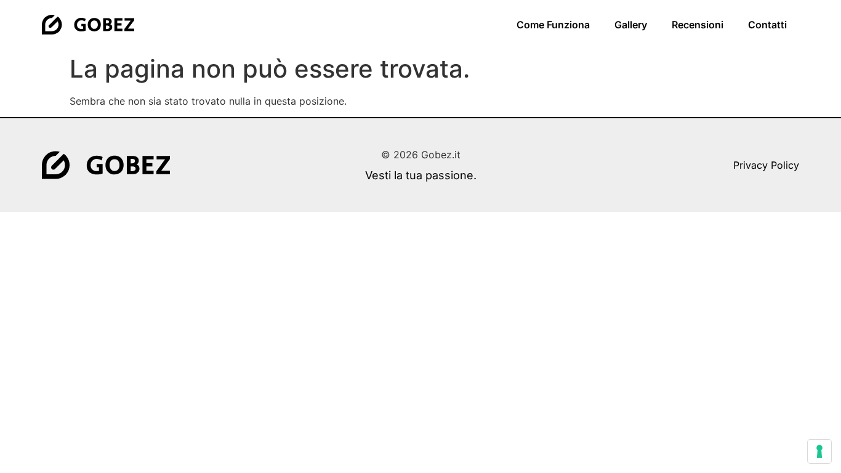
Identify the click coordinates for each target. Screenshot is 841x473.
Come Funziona (553, 24)
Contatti (767, 24)
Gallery (630, 24)
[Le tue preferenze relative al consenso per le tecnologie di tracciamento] (819, 451)
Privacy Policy (766, 165)
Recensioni (697, 24)
